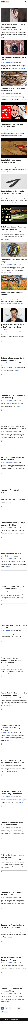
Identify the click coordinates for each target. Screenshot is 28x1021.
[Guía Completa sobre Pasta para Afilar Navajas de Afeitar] (14, 214)
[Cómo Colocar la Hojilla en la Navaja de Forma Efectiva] (14, 181)
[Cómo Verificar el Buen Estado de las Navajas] (14, 78)
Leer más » (23, 68)
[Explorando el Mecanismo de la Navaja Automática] (14, 447)
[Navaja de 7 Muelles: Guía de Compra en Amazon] (14, 948)
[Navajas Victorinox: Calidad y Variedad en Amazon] (14, 576)
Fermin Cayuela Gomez (8, 29)
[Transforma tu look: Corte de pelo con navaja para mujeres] (14, 750)
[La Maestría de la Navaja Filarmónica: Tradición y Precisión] (14, 715)
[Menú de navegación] (25, 2)
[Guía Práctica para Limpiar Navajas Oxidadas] (14, 148)
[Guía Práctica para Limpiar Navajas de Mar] (14, 880)
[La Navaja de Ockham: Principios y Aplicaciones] (14, 613)
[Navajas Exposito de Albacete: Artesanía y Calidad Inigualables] (14, 416)
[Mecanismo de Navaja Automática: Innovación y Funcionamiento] (14, 648)
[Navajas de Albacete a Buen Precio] (14, 480)
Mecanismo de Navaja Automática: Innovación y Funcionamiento (11, 660)
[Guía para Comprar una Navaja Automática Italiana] (14, 348)
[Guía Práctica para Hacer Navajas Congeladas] (14, 249)
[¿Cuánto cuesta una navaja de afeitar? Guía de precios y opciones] (14, 315)
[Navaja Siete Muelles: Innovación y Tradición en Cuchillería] (14, 683)
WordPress (15, 1019)
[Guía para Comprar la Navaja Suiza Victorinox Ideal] (14, 812)
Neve (2, 1019)
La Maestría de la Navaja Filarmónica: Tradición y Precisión (10, 728)
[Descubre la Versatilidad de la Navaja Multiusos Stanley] (14, 915)
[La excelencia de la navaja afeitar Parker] (14, 47)
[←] (5, 2)
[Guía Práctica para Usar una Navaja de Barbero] (14, 112)
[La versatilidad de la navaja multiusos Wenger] (14, 979)
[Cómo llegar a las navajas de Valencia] (14, 282)
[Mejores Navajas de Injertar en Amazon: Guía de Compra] (14, 845)
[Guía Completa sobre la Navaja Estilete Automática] (14, 15)
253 (19, 1008)
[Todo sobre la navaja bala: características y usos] (14, 544)
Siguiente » (4, 1011)
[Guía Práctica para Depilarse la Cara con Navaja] (14, 383)
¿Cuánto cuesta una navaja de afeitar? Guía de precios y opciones (13, 327)
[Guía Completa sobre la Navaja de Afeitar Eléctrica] (14, 513)
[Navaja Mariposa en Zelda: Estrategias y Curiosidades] (14, 781)
